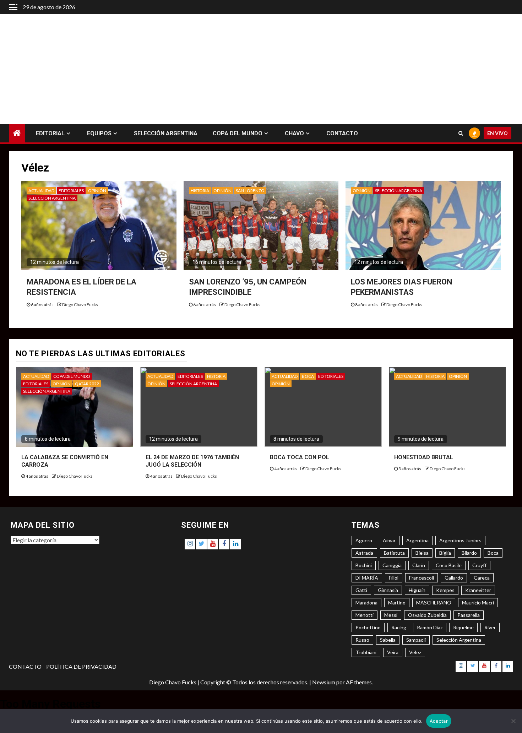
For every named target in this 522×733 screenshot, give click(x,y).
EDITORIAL (50, 133)
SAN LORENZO (250, 190)
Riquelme (463, 627)
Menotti (364, 615)
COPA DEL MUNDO (237, 133)
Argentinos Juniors (460, 540)
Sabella (388, 640)
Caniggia (392, 565)
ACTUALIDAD (41, 190)
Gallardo (454, 578)
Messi (390, 615)
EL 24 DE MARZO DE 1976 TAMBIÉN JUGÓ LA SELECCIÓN (192, 461)
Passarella (468, 615)
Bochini (363, 565)
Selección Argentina (458, 640)
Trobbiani (365, 652)
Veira (392, 652)
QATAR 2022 (87, 383)
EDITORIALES (71, 190)
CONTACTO (342, 133)
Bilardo (469, 553)
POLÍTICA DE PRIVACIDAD (81, 666)
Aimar (389, 540)
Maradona (366, 602)
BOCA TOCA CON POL (299, 457)
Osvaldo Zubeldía (427, 615)
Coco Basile (449, 565)
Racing (398, 627)
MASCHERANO (433, 602)
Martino (397, 602)
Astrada (364, 553)
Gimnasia (388, 590)
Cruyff (479, 565)
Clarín (418, 565)
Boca (493, 553)
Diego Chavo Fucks (80, 304)
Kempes (445, 590)
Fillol (393, 578)
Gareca (482, 578)
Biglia (445, 553)
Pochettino (368, 627)
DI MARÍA (366, 578)
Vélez (415, 652)
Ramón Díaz (429, 627)
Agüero (363, 540)
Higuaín (417, 590)
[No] (513, 720)
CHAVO (294, 133)
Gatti (361, 590)
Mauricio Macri (478, 602)
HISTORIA (200, 190)
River (490, 627)
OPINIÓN (97, 190)
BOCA (308, 376)
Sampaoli (416, 640)
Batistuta (394, 553)
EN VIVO (497, 133)
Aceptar (439, 721)
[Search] (460, 133)
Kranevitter (478, 590)
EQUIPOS (99, 133)
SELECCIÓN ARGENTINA (165, 133)
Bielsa (422, 553)
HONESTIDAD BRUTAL (423, 457)
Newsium (323, 682)
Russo (362, 640)
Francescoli (421, 578)
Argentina (417, 540)
